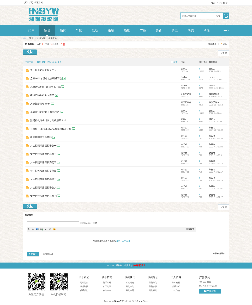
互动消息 (130, 282)
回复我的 (153, 290)
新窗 (175, 62)
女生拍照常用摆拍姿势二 (43, 154)
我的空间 (130, 286)
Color (33, 229)
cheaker (184, 77)
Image (37, 229)
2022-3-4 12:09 (215, 122)
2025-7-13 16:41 (216, 155)
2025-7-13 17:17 (216, 172)
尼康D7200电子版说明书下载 (45, 87)
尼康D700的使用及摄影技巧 (44, 112)
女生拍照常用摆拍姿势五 (43, 179)
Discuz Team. (142, 301)
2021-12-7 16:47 (216, 96)
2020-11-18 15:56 (216, 88)
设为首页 (28, 2)
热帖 (49, 62)
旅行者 (184, 127)
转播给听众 (48, 254)
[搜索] (226, 16)
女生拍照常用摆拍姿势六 (43, 187)
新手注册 (107, 282)
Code (50, 229)
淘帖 (206, 30)
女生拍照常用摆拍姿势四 (43, 171)
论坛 (47, 30)
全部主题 (29, 62)
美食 (159, 30)
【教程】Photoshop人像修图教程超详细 (50, 129)
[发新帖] (30, 52)
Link (41, 229)
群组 (175, 30)
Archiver (110, 265)
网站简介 (84, 282)
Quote (45, 229)
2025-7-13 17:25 (216, 189)
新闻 (63, 30)
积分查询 (107, 290)
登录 (213, 3)
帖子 (219, 16)
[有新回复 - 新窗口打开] (27, 70)
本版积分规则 (219, 253)
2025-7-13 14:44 (216, 138)
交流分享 (41, 38)
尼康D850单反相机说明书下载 (46, 78)
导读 (79, 30)
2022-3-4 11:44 (215, 113)
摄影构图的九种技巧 (41, 137)
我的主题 (130, 290)
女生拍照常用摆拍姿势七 (43, 196)
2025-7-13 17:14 (216, 164)
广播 (143, 30)
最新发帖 (153, 286)
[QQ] (210, 291)
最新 (39, 62)
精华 (54, 62)
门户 (31, 30)
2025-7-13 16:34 (216, 147)
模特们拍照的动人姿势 (42, 95)
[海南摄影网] (44, 21)
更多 (60, 62)
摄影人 (184, 69)
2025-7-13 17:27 (216, 197)
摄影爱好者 (186, 94)
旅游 (111, 30)
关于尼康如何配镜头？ (42, 70)
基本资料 (176, 282)
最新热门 (153, 282)
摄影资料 (53, 38)
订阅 (225, 44)
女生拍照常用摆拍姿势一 (43, 145)
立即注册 (223, 3)
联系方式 (176, 286)
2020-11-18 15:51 (216, 80)
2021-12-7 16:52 (216, 105)
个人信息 (176, 290)
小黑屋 (127, 265)
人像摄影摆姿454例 (40, 103)
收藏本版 (212, 44)
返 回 (224, 53)
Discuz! (117, 301)
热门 (44, 62)
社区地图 (107, 286)
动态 (191, 30)
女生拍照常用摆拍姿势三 (43, 162)
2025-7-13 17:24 (216, 180)
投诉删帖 (84, 286)
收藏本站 (38, 2)
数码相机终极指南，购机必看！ (47, 120)
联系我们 (84, 290)
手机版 (119, 265)
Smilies (54, 229)
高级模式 (190, 229)
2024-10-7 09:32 (216, 130)
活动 (95, 30)
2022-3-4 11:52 (215, 71)
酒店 (127, 30)
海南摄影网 (24, 38)
